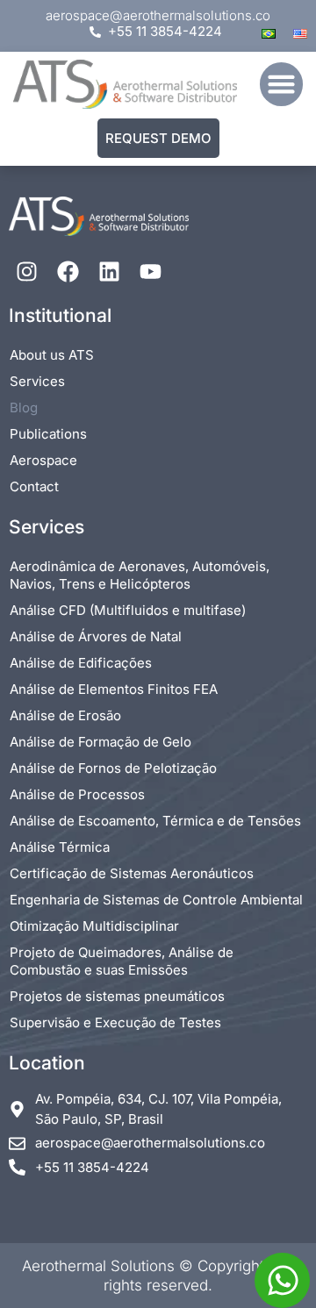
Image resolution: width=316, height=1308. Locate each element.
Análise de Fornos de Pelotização (113, 768)
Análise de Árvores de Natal (96, 636)
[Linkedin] (108, 271)
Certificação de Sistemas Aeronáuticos (132, 873)
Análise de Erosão (65, 715)
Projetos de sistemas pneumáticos (117, 996)
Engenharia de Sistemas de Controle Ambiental (156, 899)
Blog (24, 407)
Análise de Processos (77, 794)
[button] (282, 84)
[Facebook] (67, 271)
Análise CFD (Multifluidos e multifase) (128, 610)
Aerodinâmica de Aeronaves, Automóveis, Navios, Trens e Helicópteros (139, 575)
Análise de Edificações (81, 662)
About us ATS (52, 355)
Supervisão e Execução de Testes (115, 1022)
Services (37, 381)
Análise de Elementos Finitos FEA (114, 689)
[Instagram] (26, 271)
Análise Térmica (60, 847)
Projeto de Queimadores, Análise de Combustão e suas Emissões (121, 961)
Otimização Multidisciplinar (94, 926)
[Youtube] (150, 271)
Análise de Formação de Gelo (100, 741)
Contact (34, 486)
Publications (48, 433)
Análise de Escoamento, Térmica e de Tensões (155, 820)
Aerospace (43, 460)
